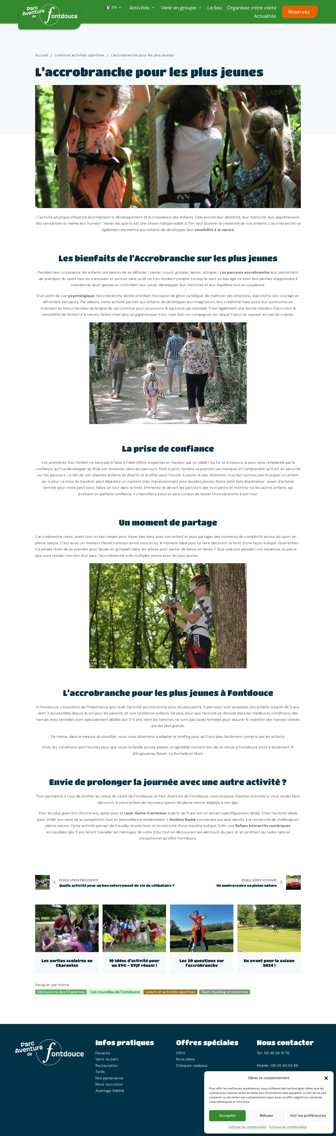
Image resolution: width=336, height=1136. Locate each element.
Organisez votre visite (251, 7)
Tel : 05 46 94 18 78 (273, 1053)
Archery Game (182, 819)
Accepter (227, 1115)
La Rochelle (178, 753)
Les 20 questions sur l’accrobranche (202, 963)
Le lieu (214, 7)
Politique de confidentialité (247, 1127)
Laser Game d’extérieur (145, 813)
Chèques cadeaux (191, 1065)
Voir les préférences (308, 1115)
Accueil (41, 55)
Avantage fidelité (109, 1090)
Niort (198, 753)
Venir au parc (107, 1059)
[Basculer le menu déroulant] (153, 8)
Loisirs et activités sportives (80, 55)
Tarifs (100, 1071)
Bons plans (185, 1059)
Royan (162, 753)
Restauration (106, 1065)
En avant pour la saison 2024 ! (269, 963)
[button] (326, 1078)
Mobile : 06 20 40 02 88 (277, 1065)
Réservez (299, 12)
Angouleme (145, 753)
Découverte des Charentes (61, 991)
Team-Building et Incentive (224, 991)
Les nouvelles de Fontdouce (115, 991)
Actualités (265, 16)
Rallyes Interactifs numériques (262, 825)
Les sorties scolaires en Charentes (67, 963)
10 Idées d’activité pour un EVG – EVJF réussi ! (134, 963)
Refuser (266, 1115)
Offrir (180, 1053)
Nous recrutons (109, 1084)
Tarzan (104, 549)
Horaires (102, 1053)
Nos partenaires (109, 1078)
